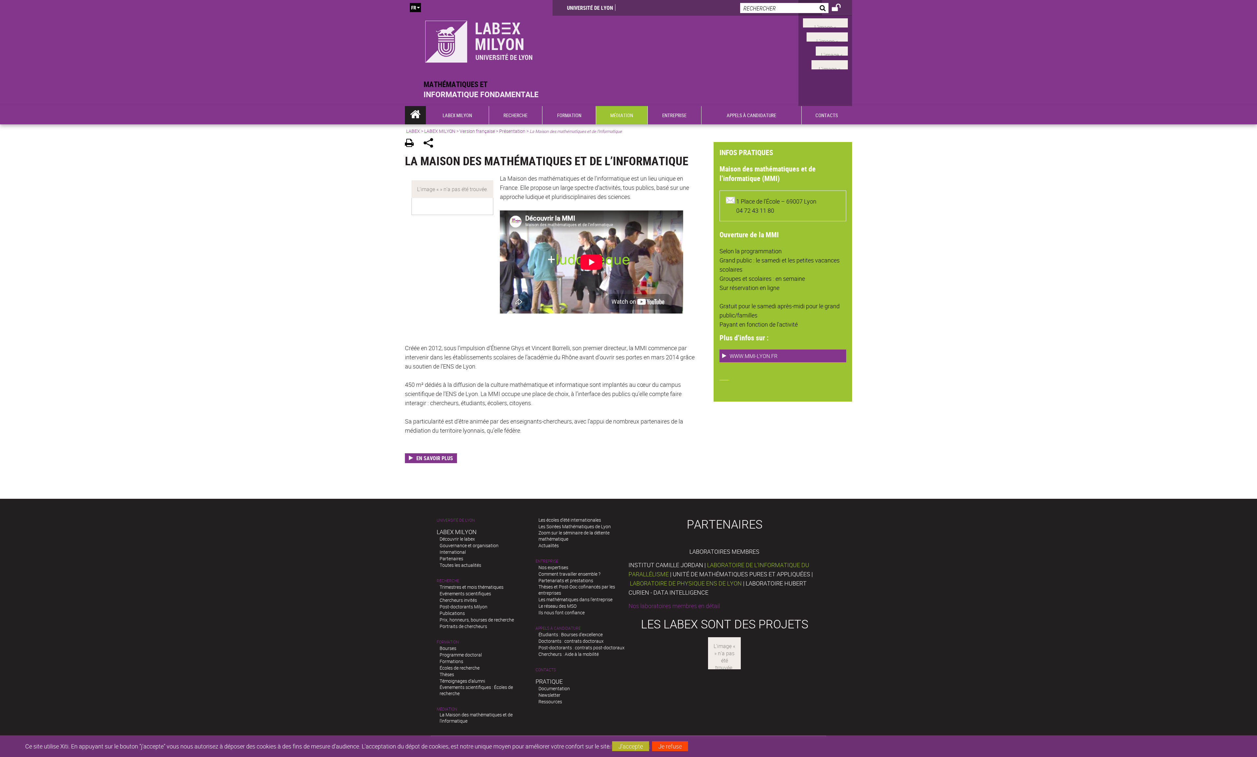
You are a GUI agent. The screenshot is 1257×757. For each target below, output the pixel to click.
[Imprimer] (411, 143)
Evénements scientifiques (465, 593)
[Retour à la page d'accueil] (479, 40)
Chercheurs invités (458, 600)
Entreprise (547, 561)
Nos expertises (553, 567)
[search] (784, 8)
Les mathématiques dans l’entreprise (575, 599)
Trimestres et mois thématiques (471, 587)
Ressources (550, 701)
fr (413, 7)
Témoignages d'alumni (462, 681)
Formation (448, 642)
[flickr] (832, 50)
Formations (451, 661)
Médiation (447, 709)
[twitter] (829, 64)
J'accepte (630, 746)
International (453, 552)
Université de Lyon (590, 7)
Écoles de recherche (460, 668)
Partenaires (451, 558)
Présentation (512, 131)
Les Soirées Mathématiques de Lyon (574, 526)
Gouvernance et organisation (469, 545)
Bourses (448, 648)
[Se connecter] (840, 8)
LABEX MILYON (439, 131)
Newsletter (549, 695)
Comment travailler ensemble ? (569, 574)
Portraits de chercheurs (463, 626)
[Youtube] (827, 36)
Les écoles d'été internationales (569, 520)
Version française (477, 131)
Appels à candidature (558, 628)
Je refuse (670, 746)
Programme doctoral (461, 655)
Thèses (447, 674)
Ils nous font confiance (561, 612)
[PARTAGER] (431, 143)
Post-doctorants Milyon (463, 607)
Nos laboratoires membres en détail (674, 606)
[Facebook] (825, 22)
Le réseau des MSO (557, 606)
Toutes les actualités (460, 565)
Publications (452, 613)
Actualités (548, 545)
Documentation (554, 688)
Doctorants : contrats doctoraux (571, 641)
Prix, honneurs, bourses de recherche (477, 620)
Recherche (448, 581)
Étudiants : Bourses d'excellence (570, 634)
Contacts (546, 670)
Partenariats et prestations (565, 580)
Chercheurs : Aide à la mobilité (568, 654)
